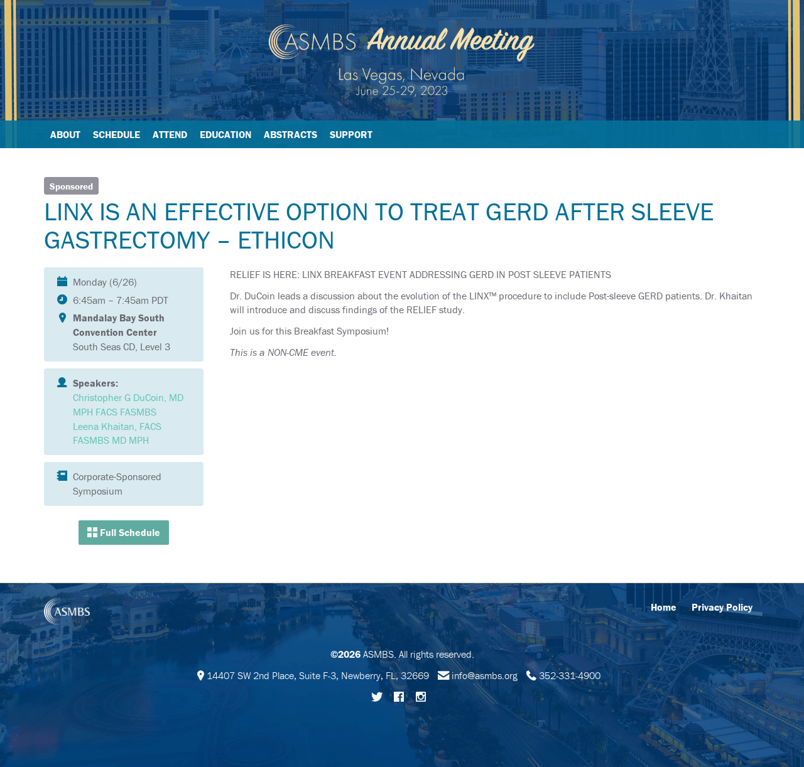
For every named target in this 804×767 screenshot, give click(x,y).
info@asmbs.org (485, 675)
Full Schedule (128, 532)
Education (225, 134)
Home (663, 607)
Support (351, 134)
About (65, 134)
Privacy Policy (722, 607)
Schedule (116, 134)
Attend (170, 134)
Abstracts (290, 134)
